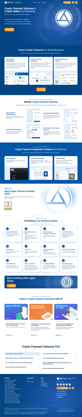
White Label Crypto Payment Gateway (12, 388)
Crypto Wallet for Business (9, 381)
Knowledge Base (44, 383)
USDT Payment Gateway (9, 390)
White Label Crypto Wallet (9, 387)
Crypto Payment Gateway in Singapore (12, 401)
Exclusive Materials (44, 385)
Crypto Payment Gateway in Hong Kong (12, 402)
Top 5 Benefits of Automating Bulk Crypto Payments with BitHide (64, 324)
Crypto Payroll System (8, 383)
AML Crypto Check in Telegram (10, 380)
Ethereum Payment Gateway (10, 392)
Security (42, 381)
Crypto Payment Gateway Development (12, 394)
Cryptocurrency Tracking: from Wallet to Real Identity (40, 324)
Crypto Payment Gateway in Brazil (11, 397)
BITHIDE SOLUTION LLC (67, 408)
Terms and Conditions (61, 391)
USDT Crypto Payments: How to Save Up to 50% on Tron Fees (15, 324)
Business (42, 380)
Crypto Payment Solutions (9, 385)
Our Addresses (60, 397)
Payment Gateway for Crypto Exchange (12, 395)
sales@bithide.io (60, 381)
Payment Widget (30, 381)
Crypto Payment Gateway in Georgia (11, 400)
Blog (39, 2)
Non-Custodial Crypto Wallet (10, 384)
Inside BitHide (43, 384)
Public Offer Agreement (61, 395)
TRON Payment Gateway (9, 391)
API (28, 380)
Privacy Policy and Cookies (62, 393)
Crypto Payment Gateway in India (11, 398)
